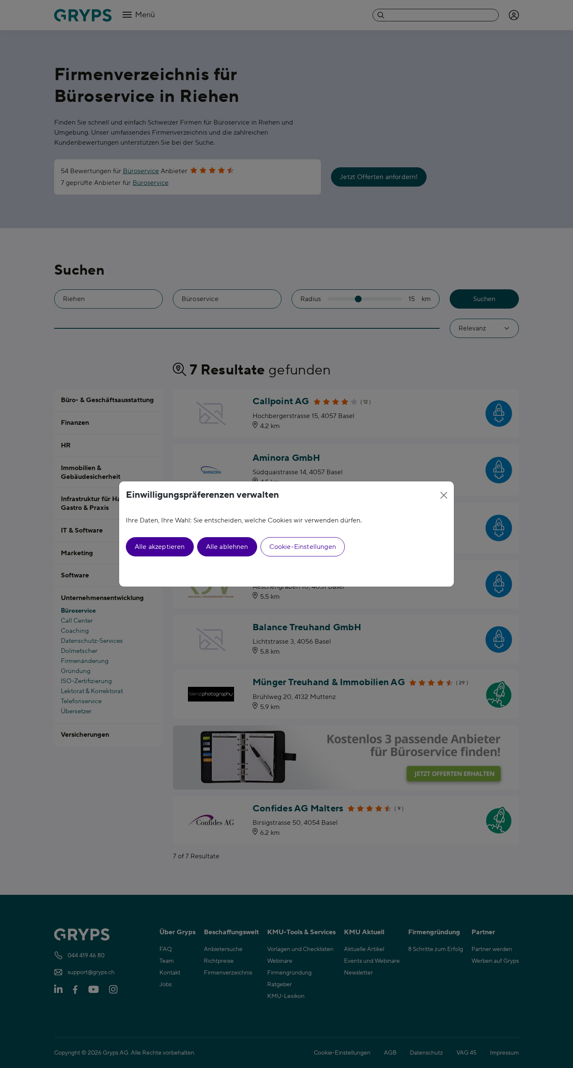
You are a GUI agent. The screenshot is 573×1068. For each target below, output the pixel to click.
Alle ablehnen (227, 547)
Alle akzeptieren (160, 547)
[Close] (444, 495)
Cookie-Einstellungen (302, 547)
